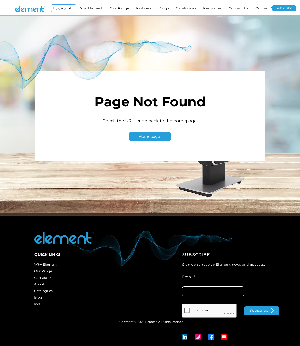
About (39, 284)
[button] (119, 8)
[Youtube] (224, 337)
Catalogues (43, 291)
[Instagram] (198, 337)
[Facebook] (211, 337)
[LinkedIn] (185, 337)
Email (187, 277)
